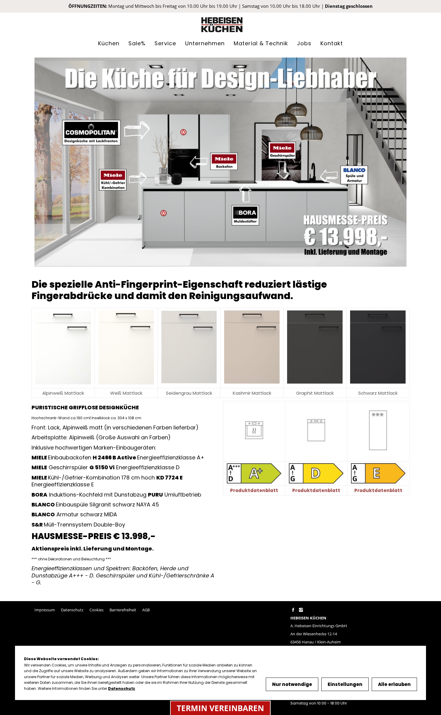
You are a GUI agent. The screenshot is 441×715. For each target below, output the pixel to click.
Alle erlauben (394, 684)
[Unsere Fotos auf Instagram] (300, 610)
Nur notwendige (292, 684)
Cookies (96, 610)
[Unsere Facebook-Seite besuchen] (293, 610)
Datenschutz (72, 610)
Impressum (44, 610)
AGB (146, 610)
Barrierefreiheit (123, 610)
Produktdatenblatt (316, 490)
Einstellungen (345, 684)
